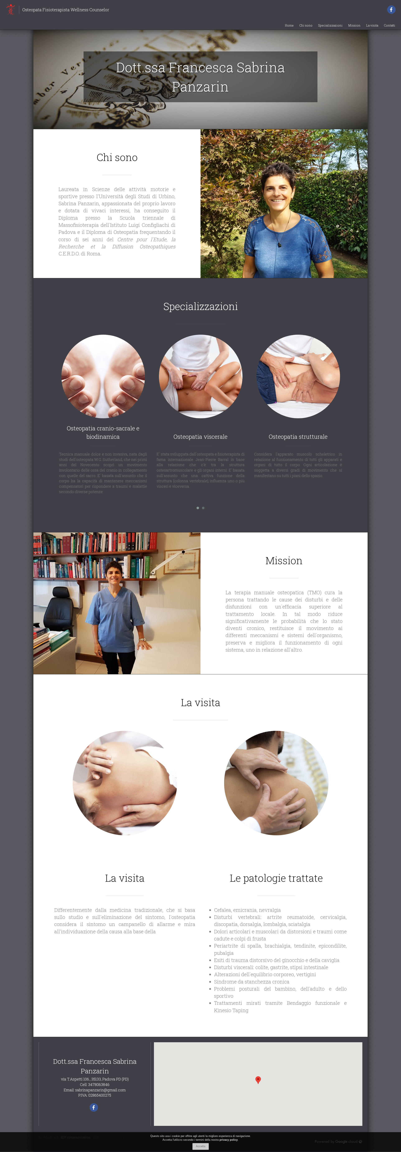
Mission (354, 25)
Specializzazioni (330, 25)
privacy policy (229, 1140)
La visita (372, 25)
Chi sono (305, 25)
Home (289, 25)
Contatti (389, 25)
